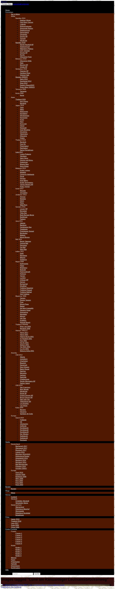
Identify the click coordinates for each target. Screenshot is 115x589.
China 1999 (15, 527)
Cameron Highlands (27, 174)
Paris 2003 (19, 485)
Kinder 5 (18, 556)
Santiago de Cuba (26, 414)
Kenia (22, 95)
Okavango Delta (25, 61)
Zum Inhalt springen (21, 4)
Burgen (8, 487)
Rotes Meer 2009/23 (27, 87)
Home (7, 10)
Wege (7, 491)
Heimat (7, 495)
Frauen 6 (18, 543)
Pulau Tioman (25, 186)
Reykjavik (23, 440)
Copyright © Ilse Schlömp (11, 587)
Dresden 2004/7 (21, 468)
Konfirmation (15, 568)
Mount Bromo (25, 237)
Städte (7, 442)
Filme (7, 517)
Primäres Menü (7, 4)
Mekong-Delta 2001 (27, 351)
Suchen (4, 2)
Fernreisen (9, 12)
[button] (6, 6)
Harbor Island (25, 383)
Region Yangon (25, 300)
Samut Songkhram (26, 150)
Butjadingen (19, 515)
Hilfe (7, 570)
